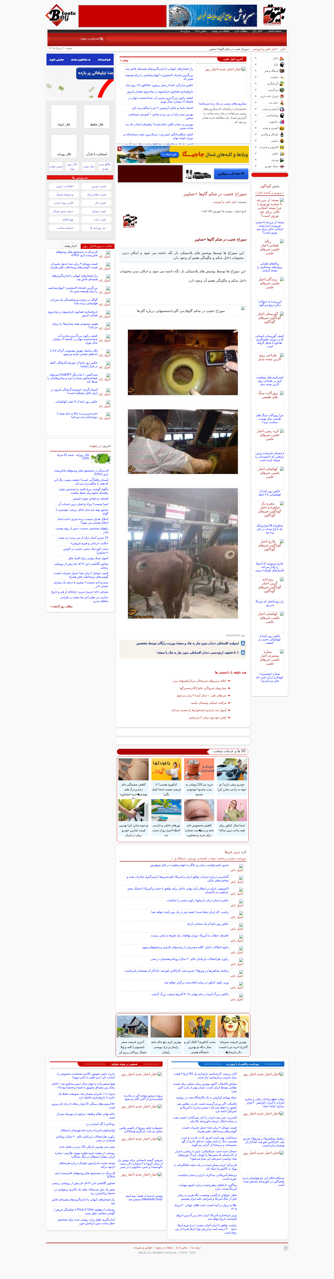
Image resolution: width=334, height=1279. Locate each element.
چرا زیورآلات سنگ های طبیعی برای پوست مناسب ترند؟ (269, 419)
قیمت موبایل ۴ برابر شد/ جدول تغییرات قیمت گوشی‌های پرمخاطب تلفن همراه (74, 265)
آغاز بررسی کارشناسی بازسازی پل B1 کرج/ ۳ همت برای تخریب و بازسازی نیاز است (205, 1075)
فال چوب (88, 166)
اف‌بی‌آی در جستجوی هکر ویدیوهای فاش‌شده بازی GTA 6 (77, 253)
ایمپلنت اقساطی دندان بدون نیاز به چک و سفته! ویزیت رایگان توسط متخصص (187, 643)
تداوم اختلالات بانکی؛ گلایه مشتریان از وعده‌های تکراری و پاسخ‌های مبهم (185, 947)
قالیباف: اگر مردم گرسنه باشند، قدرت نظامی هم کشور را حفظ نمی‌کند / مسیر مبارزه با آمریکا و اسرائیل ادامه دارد (207, 1107)
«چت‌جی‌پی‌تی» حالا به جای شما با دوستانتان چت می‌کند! (77, 415)
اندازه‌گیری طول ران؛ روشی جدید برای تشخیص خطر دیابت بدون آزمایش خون (86, 1221)
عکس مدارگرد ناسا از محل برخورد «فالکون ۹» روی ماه (159, 85)
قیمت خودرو (99, 186)
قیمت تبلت (100, 219)
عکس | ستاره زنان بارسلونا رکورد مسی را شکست (198, 900)
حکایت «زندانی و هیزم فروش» (89, 543)
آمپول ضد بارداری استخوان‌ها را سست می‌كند (198, 710)
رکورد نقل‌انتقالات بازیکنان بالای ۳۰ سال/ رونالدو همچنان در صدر (190, 959)
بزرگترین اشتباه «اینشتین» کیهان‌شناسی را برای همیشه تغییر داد (73, 289)
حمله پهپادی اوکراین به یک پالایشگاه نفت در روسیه (206, 1097)
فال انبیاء (64, 124)
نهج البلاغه (67, 219)
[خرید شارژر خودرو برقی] (217, 173)
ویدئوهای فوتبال (64, 194)
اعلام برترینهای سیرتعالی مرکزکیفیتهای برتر (199, 680)
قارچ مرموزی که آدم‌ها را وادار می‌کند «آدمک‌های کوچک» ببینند (269, 567)
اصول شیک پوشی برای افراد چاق (88, 558)
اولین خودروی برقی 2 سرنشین (207, 717)
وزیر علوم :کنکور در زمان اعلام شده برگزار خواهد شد (196, 982)
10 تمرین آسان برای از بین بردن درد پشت (83, 537)
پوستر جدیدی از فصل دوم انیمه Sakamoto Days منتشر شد (144, 1197)
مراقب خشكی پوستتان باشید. (208, 702)
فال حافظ (96, 124)
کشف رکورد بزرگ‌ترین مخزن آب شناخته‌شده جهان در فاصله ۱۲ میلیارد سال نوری (160, 99)
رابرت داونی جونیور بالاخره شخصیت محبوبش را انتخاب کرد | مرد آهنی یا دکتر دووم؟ (86, 1075)
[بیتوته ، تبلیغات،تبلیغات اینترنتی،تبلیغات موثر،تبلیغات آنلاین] (122, 16)
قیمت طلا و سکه (96, 194)
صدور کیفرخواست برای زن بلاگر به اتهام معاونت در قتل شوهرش (189, 865)
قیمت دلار (100, 202)
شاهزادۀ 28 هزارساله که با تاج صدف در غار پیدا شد (270, 529)
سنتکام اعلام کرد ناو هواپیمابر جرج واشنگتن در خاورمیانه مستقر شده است (263, 1181)
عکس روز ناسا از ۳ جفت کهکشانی (76, 401)
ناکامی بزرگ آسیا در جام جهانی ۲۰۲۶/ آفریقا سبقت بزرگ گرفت (190, 994)
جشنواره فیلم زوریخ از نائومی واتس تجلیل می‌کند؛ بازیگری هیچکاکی (141, 1129)
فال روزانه (64, 154)
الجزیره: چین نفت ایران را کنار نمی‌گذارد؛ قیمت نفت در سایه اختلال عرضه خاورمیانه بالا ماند (205, 1119)
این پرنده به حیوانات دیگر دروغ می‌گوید (269, 303)
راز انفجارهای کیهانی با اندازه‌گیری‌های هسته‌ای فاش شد (159, 68)
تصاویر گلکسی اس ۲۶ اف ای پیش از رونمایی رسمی (83, 1183)
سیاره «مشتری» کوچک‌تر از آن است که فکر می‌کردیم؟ (269, 677)
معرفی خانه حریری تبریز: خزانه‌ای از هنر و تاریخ (79, 591)
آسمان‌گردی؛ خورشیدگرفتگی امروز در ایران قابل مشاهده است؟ (74, 391)
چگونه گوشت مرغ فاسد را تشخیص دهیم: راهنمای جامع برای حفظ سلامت (83, 491)
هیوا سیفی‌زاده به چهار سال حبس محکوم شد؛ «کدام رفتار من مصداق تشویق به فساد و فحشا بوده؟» (83, 1085)
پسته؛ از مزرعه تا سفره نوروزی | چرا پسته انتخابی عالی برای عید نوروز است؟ (270, 227)
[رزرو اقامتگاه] (183, 154)
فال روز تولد (72, 166)
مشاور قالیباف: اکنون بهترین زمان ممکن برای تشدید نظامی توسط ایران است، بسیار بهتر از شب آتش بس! (205, 1087)
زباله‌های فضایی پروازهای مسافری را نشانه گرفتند (269, 267)
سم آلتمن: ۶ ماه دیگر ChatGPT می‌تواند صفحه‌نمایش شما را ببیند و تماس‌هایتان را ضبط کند (72, 378)
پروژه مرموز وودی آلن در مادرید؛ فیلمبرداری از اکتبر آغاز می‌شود (143, 1097)
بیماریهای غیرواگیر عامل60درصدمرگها (203, 688)
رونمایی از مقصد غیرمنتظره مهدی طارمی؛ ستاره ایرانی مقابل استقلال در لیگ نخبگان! (85, 1154)
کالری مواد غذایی (63, 202)
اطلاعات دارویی (64, 186)
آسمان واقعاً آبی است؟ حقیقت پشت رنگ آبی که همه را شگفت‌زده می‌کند (81, 481)
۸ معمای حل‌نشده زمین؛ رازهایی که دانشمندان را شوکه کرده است (269, 456)
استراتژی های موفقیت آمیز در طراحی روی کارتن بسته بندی (269, 381)
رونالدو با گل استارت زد (100, 1124)
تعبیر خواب (55, 166)
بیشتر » (124, 60)
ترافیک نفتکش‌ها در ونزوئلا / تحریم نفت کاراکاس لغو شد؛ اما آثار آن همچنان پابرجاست (176, 970)
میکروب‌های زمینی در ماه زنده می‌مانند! (222, 103)
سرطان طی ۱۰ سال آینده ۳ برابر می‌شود (201, 695)
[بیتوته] (61, 25)
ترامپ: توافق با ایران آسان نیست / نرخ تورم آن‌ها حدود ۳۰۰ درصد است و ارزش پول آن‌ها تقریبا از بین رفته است (206, 1228)
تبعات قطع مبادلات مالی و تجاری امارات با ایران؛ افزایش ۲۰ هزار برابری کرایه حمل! (264, 1102)
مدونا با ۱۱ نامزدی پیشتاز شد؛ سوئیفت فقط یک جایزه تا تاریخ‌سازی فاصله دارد (86, 1095)
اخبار (283, 48)
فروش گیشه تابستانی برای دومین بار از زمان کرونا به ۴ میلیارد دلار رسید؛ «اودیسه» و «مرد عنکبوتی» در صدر (140, 1163)
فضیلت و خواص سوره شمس (90, 498)
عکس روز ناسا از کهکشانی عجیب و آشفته (270, 639)
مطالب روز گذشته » (61, 606)
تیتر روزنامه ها (98, 227)
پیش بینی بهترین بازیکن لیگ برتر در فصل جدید (87, 1146)
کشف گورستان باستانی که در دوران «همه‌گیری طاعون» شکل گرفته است (269, 341)
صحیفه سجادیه (65, 227)
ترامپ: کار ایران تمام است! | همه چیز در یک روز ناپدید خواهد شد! (190, 912)
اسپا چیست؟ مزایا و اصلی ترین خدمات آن (83, 504)
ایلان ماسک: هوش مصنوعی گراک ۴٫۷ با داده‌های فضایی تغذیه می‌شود (74, 352)
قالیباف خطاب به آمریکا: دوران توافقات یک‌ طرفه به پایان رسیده (190, 935)
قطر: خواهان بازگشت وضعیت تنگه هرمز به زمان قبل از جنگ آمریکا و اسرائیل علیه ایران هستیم (207, 1196)
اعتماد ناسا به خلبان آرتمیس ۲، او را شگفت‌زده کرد (162, 108)
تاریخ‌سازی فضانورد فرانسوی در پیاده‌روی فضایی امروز (160, 91)
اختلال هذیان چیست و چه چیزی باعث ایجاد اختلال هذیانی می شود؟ (82, 520)
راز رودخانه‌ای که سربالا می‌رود (270, 603)
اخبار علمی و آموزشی (265, 48)
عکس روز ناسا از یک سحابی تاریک (208, 923)
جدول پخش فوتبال (63, 211)
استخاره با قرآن (96, 154)
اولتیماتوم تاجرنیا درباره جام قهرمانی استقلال (87, 1130)
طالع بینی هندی (105, 166)
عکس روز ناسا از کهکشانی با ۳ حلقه (269, 492)
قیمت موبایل (99, 211)
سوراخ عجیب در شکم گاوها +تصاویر (215, 194)
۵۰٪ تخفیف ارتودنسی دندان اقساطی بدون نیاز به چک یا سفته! (198, 652)
